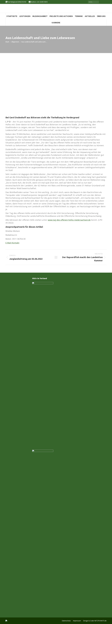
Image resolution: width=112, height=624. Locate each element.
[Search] (97, 2)
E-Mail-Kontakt (12, 242)
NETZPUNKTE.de (100, 621)
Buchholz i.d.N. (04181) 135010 (39, 2)
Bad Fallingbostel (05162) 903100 (17, 2)
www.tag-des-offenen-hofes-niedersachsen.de (69, 220)
